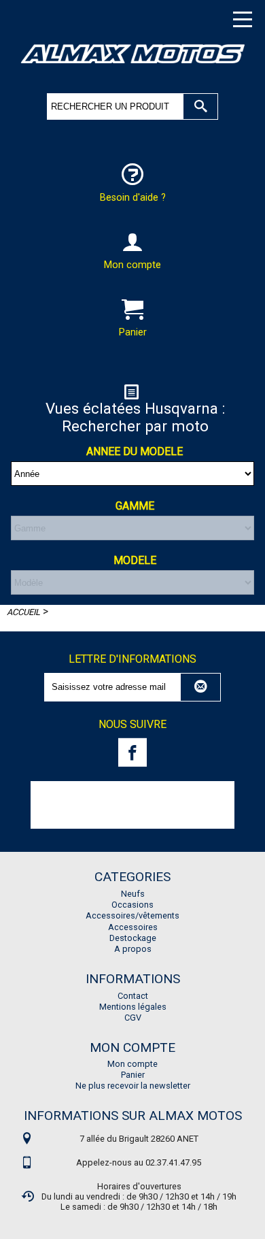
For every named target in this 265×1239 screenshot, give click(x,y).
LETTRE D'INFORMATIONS (132, 659)
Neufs (133, 894)
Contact (133, 996)
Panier (133, 1075)
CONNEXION (132, 353)
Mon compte (132, 1064)
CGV (132, 1017)
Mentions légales (132, 1007)
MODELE (134, 560)
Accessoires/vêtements (132, 915)
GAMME (135, 505)
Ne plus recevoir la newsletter (132, 1085)
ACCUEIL (23, 612)
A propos (133, 949)
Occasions (132, 904)
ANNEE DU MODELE (134, 451)
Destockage (132, 938)
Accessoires (133, 927)
